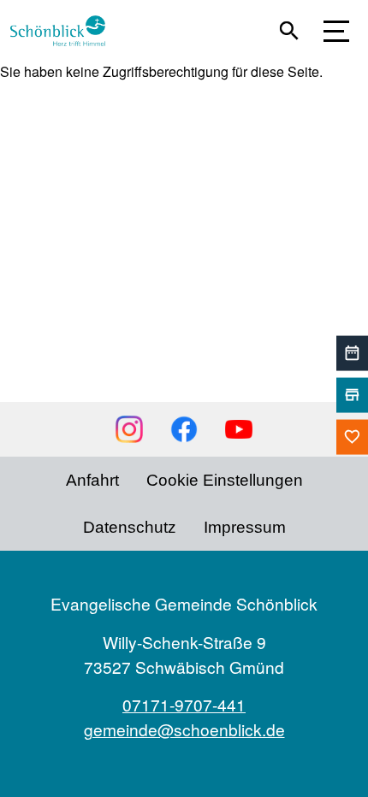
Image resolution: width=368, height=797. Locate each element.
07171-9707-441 (184, 704)
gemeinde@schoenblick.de (184, 729)
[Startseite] (64, 30)
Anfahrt (92, 480)
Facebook (184, 429)
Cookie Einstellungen (224, 480)
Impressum (245, 527)
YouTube (238, 429)
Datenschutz (129, 527)
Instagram (129, 429)
